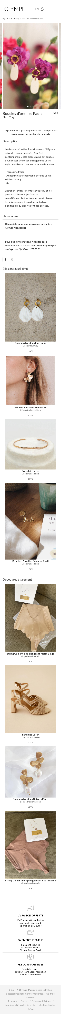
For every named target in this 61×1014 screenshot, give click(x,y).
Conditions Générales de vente (20, 1005)
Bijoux (5, 18)
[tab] (30, 141)
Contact (24, 1001)
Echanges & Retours (41, 1001)
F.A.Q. (31, 1008)
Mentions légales (47, 1005)
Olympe (14, 8)
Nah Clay (15, 18)
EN (37, 8)
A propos (12, 1001)
